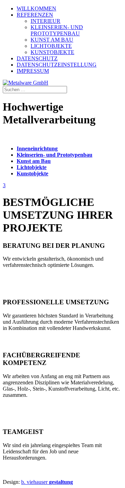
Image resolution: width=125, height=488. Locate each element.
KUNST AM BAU (52, 40)
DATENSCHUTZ (37, 58)
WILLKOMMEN (36, 8)
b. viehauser (47, 482)
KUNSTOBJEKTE (52, 52)
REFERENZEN (35, 15)
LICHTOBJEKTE (51, 46)
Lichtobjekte (32, 167)
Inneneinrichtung (37, 148)
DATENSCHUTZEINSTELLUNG (57, 65)
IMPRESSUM (33, 71)
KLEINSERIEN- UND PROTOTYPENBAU (57, 30)
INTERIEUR (45, 21)
